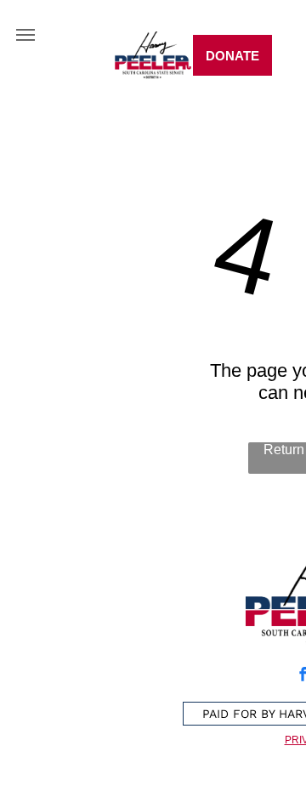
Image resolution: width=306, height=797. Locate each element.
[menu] (25, 35)
